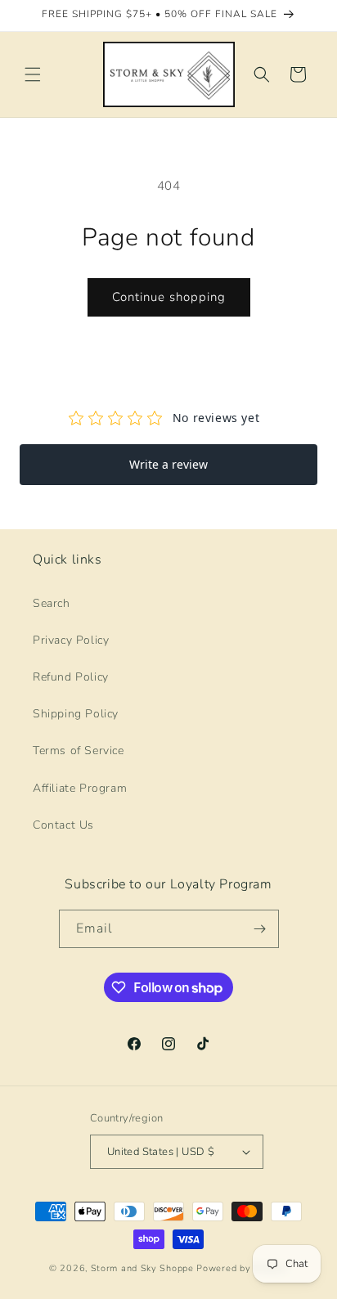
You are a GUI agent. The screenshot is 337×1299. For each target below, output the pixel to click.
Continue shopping (169, 297)
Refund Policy (71, 677)
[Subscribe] (260, 929)
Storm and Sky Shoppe (142, 1268)
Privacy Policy (71, 640)
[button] (33, 74)
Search (51, 603)
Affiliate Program (80, 788)
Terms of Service (78, 750)
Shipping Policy (76, 713)
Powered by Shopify (242, 1268)
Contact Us (63, 825)
